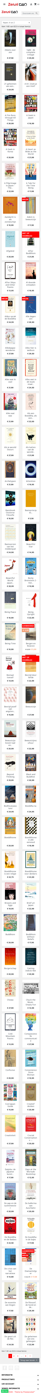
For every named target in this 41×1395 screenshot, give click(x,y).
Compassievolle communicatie (30, 1037)
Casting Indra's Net (30, 969)
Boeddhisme (10, 837)
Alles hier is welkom (30, 349)
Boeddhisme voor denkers (31, 872)
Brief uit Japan (31, 904)
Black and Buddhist (30, 775)
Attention (30, 481)
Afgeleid (10, 251)
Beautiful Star (30, 545)
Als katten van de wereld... (31, 449)
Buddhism (10, 934)
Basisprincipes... (31, 511)
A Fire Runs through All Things (10, 117)
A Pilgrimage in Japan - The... (10, 185)
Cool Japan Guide (10, 1105)
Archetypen (10, 481)
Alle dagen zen (31, 317)
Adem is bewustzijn (31, 218)
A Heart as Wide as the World (30, 151)
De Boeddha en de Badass (10, 1238)
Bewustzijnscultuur (31, 741)
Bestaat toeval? (10, 676)
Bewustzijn (31, 706)
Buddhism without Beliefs (31, 936)
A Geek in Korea (10, 150)
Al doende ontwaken (30, 283)
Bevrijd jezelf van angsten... (10, 709)
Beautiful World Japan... (10, 580)
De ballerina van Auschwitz (30, 1205)
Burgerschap (10, 968)
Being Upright (31, 613)
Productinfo (8, 1379)
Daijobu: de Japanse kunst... (10, 1171)
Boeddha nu (30, 806)
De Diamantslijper (31, 1271)
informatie (7, 1375)
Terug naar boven (29, 1360)
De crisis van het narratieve (10, 1271)
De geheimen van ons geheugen (31, 1338)
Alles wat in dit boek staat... (30, 381)
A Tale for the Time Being (30, 185)
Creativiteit (10, 1135)
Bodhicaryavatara (10, 807)
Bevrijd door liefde (31, 676)
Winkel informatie (11, 1388)
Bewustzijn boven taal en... (10, 742)
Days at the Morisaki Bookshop (30, 1171)
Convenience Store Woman (31, 1072)
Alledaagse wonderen (10, 349)
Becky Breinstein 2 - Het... (30, 580)
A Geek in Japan (30, 116)
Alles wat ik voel (10, 380)
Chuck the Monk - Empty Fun (31, 1002)
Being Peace (10, 612)
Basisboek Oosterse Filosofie (10, 512)
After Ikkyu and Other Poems (10, 284)
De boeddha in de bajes (30, 1238)
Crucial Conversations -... (30, 1137)
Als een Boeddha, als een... (31, 415)
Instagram (17, 1368)
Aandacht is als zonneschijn (10, 219)
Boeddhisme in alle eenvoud (31, 839)
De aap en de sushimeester (10, 1205)
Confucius (10, 1070)
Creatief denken (31, 1105)
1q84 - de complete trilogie (30, 52)
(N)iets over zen (10, 51)
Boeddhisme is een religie (10, 872)
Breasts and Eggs (10, 904)
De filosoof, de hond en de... (30, 1304)
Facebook (5, 1368)
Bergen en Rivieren (31, 644)
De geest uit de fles (10, 1337)
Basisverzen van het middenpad (10, 546)
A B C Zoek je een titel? (31, 85)
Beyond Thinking (10, 775)
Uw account (8, 1384)
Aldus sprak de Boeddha (10, 317)
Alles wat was (10, 414)
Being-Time (10, 643)
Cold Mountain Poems (10, 1036)
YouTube (11, 1368)
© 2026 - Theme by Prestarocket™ (20, 1392)
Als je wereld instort (10, 448)
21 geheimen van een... (10, 85)
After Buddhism (31, 252)
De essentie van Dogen (10, 1303)
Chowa (10, 999)
